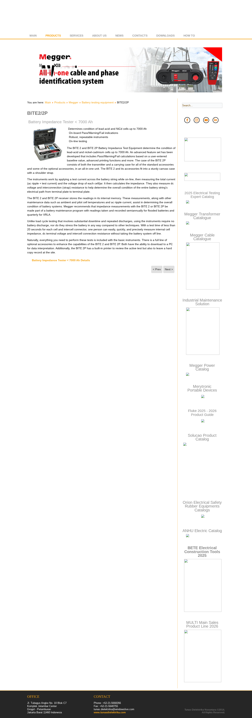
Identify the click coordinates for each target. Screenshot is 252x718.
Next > (169, 269)
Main (33, 35)
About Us (99, 35)
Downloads (165, 35)
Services (76, 35)
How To (189, 35)
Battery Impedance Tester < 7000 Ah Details (61, 260)
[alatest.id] (202, 179)
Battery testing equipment (98, 102)
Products (53, 35)
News (119, 35)
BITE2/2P (37, 113)
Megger (73, 102)
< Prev (157, 269)
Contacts (139, 35)
